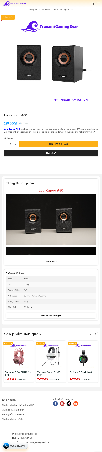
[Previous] (91, 334)
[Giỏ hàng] (93, 4)
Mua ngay (51, 153)
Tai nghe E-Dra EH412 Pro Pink (18, 373)
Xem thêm (49, 261)
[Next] (95, 334)
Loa (54, 9)
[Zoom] (5, 108)
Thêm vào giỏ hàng (58, 144)
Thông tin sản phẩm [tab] (20, 183)
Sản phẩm (45, 9)
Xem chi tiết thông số (51, 315)
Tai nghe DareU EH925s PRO (49, 373)
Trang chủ (33, 9)
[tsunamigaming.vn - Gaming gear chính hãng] (14, 3)
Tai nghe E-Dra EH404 (80, 372)
